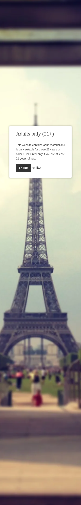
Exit (38, 167)
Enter (23, 167)
